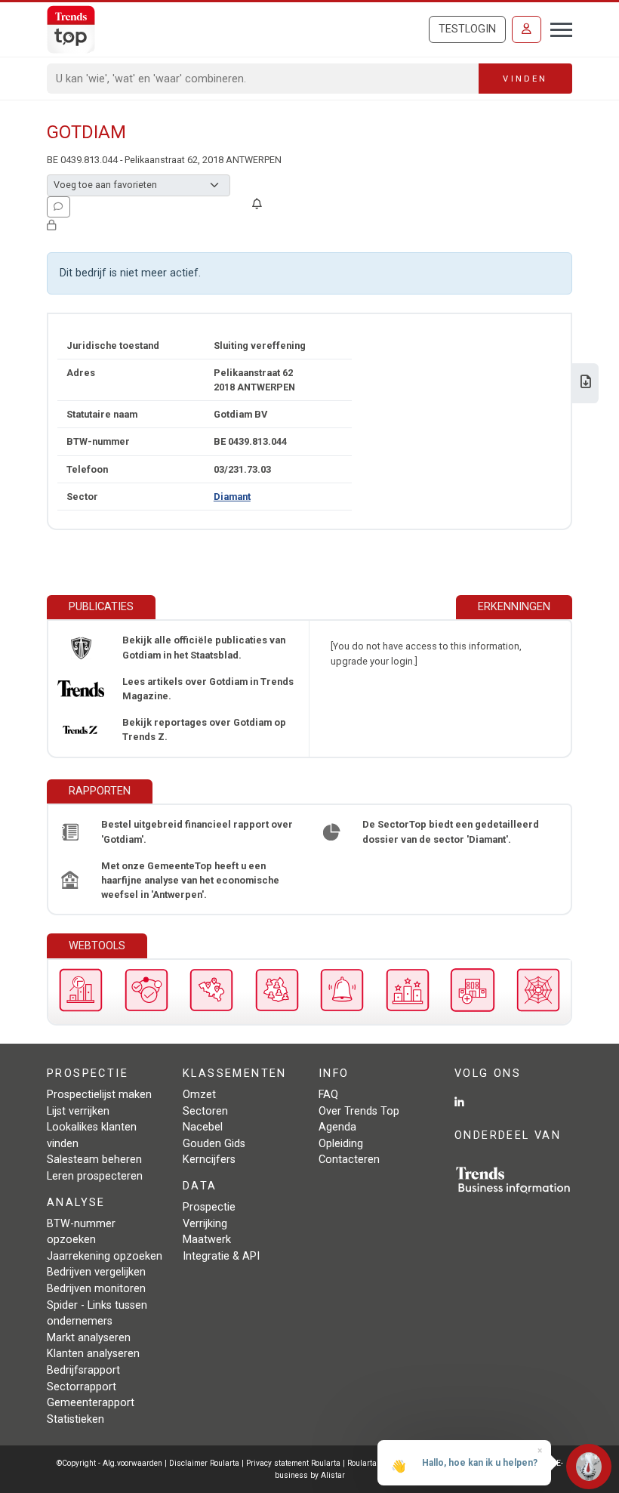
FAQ (328, 1094)
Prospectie (209, 1207)
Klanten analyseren (93, 1353)
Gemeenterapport (90, 1402)
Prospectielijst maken (99, 1094)
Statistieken (75, 1419)
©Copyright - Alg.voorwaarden (109, 1463)
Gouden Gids (214, 1143)
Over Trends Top (359, 1111)
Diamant (232, 496)
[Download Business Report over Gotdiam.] (586, 383)
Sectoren (205, 1111)
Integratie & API (221, 1256)
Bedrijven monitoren (96, 1288)
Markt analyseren (89, 1337)
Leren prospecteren (95, 1176)
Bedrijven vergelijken (96, 1272)
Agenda (337, 1127)
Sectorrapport (81, 1386)
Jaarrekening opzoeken (104, 1256)
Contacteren (349, 1159)
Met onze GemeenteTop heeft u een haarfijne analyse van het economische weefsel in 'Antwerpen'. (190, 880)
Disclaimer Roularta (204, 1463)
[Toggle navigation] (556, 28)
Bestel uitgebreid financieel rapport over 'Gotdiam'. (197, 831)
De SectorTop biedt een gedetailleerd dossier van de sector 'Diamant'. (450, 831)
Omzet (199, 1094)
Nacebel (203, 1127)
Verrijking (205, 1223)
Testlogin (467, 29)
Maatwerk (207, 1239)
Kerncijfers (209, 1159)
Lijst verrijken (78, 1111)
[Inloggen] (526, 29)
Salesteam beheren (94, 1159)
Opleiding (341, 1143)
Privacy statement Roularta (293, 1463)
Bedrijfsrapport (83, 1370)
